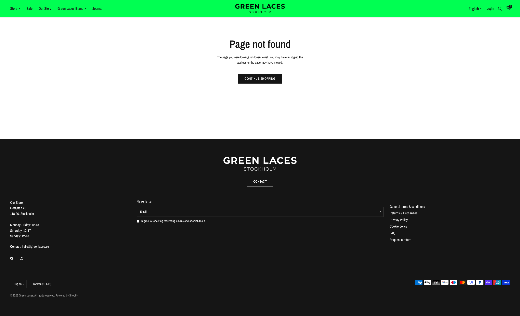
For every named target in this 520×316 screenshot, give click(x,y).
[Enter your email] (379, 212)
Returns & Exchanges (403, 213)
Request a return (400, 239)
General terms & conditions (407, 206)
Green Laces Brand (70, 8)
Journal (97, 8)
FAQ (392, 233)
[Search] (500, 8)
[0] (507, 8)
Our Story (45, 8)
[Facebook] (14, 258)
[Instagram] (24, 258)
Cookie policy (398, 226)
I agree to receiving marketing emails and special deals (173, 221)
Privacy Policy (399, 219)
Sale (29, 8)
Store (13, 8)
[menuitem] (16, 9)
